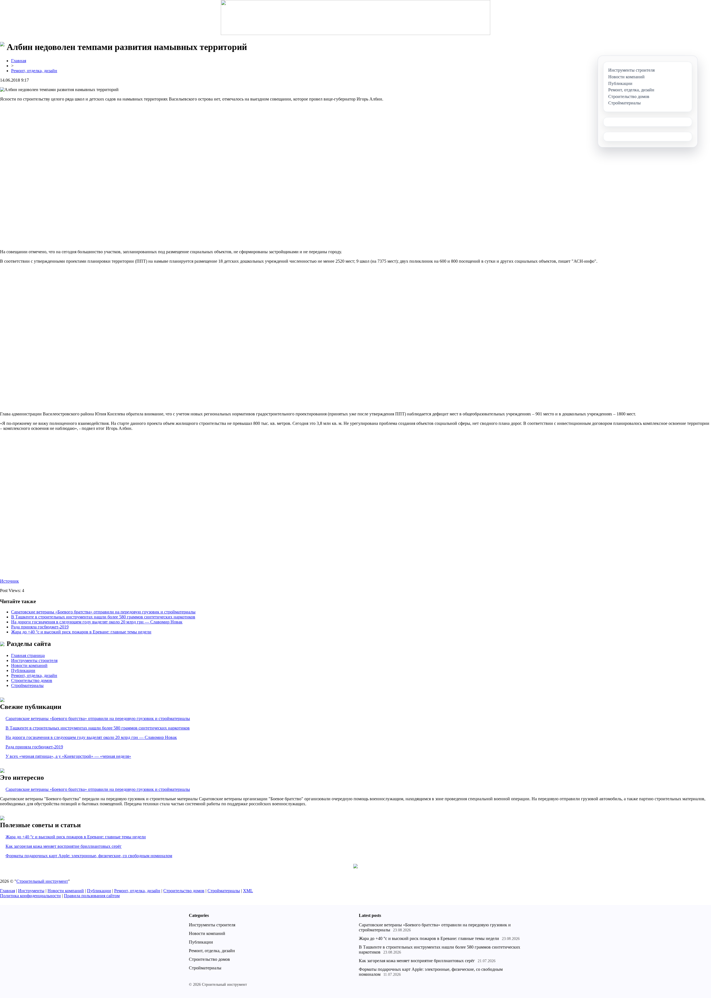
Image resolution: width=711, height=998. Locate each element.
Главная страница (28, 655)
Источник (9, 581)
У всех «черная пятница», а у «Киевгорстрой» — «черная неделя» (68, 756)
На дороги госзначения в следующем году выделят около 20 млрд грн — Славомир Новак (96, 622)
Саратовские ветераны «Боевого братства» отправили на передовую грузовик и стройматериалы (103, 612)
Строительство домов (31, 680)
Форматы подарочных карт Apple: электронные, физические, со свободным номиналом (89, 855)
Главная (18, 60)
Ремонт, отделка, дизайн (34, 70)
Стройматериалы (27, 685)
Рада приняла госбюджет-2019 (40, 627)
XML (248, 890)
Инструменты (31, 890)
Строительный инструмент (42, 881)
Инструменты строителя (34, 660)
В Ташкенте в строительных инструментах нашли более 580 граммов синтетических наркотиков (103, 617)
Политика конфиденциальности (30, 895)
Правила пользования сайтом (92, 895)
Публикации (23, 670)
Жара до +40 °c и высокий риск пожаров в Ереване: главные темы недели (81, 632)
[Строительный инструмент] (355, 18)
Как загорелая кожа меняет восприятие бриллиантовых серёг (64, 846)
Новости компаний (29, 665)
